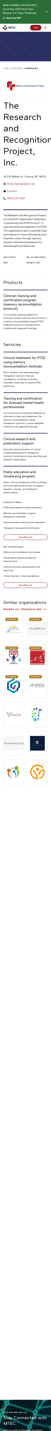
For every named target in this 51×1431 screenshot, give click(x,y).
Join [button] (36, 28)
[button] (25, 537)
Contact (12, 191)
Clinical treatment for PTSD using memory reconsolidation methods (24, 362)
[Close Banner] (46, 11)
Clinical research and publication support (19, 441)
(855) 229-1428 (16, 198)
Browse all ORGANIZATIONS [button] (22, 609)
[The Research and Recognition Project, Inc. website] (25, 86)
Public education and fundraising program (19, 474)
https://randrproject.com (21, 183)
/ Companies (20, 68)
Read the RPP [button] (13, 18)
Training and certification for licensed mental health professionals (23, 402)
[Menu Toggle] (45, 28)
